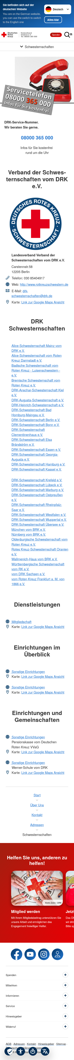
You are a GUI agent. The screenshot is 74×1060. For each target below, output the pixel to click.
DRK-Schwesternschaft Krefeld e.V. (36, 480)
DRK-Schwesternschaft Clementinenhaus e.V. (28, 432)
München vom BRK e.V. (28, 529)
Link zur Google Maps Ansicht (42, 302)
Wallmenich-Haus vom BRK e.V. (34, 559)
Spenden (56, 34)
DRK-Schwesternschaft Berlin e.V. (35, 419)
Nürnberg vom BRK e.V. (28, 534)
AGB (8, 1044)
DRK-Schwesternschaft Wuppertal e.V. (39, 519)
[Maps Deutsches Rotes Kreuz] (57, 954)
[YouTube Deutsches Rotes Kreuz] (30, 954)
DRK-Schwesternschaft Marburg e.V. (37, 489)
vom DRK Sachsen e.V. (28, 573)
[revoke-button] (8, 1051)
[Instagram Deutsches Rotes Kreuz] (44, 954)
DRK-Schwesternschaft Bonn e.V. (35, 424)
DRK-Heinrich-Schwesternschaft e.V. (37, 404)
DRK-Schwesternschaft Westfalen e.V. (38, 514)
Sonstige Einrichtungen (28, 671)
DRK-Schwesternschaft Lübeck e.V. (36, 484)
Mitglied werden (25, 911)
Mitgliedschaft (21, 621)
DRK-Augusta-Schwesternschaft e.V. (37, 400)
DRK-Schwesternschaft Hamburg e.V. (38, 464)
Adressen (19, 1044)
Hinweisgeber (46, 1044)
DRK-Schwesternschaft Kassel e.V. (36, 469)
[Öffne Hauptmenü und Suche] (68, 34)
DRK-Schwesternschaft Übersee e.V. (37, 524)
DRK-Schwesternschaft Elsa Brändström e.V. (31, 442)
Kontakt (31, 1044)
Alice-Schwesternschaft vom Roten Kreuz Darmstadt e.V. (36, 358)
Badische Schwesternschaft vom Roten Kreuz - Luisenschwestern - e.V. (35, 370)
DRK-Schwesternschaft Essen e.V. (36, 449)
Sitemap (61, 1044)
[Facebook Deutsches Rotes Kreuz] (16, 954)
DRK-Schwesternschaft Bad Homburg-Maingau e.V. (31, 412)
